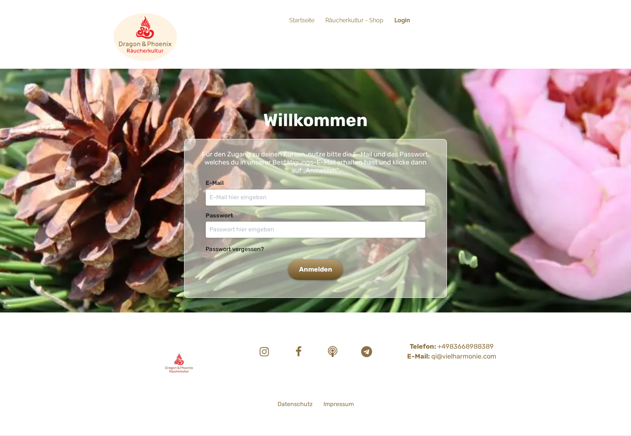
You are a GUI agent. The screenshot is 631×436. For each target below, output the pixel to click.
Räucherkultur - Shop (354, 20)
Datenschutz (295, 404)
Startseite (301, 20)
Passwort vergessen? (235, 249)
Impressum (339, 404)
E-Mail (215, 182)
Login (402, 20)
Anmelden (315, 269)
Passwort (219, 215)
